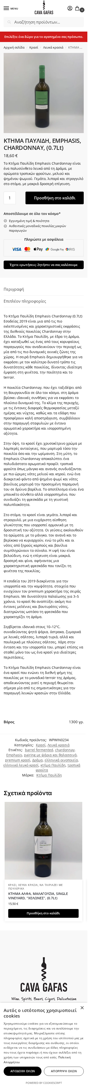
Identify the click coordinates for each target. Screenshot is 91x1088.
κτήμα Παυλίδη (53, 765)
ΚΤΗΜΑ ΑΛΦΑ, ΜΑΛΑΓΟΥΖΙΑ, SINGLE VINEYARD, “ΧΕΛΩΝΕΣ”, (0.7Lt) (38, 896)
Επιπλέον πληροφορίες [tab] (25, 301)
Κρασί (33, 47)
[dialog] (43, 1045)
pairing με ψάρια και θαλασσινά (50, 755)
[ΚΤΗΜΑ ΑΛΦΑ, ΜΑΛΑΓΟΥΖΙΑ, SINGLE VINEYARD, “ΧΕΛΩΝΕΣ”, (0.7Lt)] (43, 841)
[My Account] (70, 8)
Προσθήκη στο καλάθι (54, 198)
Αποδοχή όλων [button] (22, 1071)
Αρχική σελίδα (14, 47)
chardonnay (64, 750)
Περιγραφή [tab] (14, 289)
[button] (78, 8)
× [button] (82, 1008)
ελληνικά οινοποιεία (61, 760)
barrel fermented (39, 750)
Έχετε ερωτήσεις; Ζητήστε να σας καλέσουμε (44, 265)
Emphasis (14, 755)
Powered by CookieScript (44, 1083)
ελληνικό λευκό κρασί (21, 765)
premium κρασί (17, 760)
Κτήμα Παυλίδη (49, 775)
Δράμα (37, 760)
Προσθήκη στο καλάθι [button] (43, 913)
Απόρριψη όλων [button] (64, 1071)
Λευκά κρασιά (53, 47)
